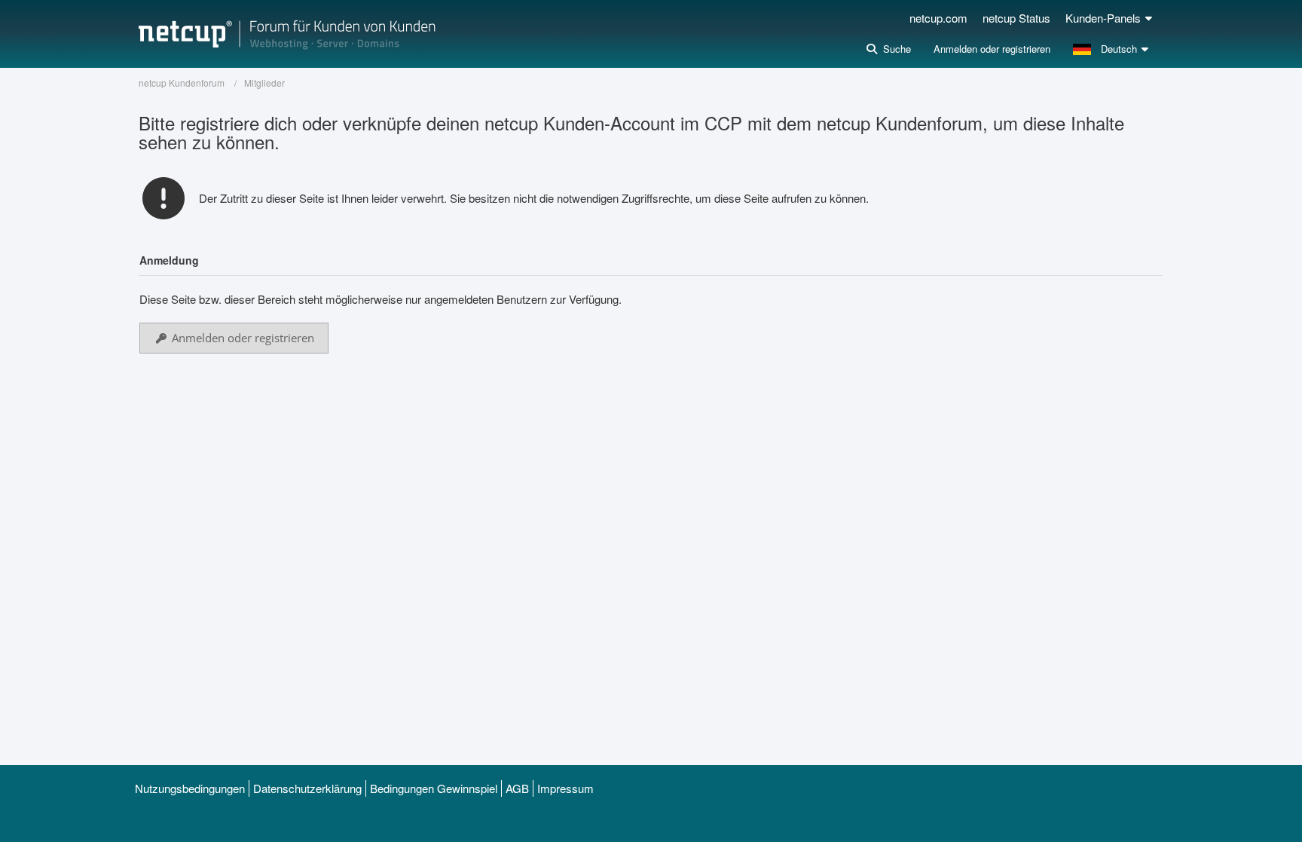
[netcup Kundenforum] (287, 34)
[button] (1112, 49)
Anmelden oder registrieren (992, 48)
